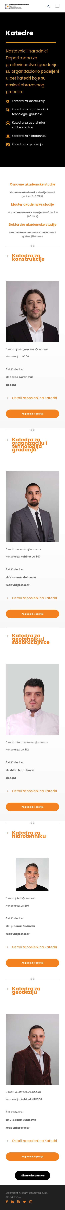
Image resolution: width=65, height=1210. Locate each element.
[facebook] (7, 1202)
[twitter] (24, 1202)
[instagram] (30, 1202)
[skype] (18, 1202)
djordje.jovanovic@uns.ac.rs (31, 349)
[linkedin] (12, 1202)
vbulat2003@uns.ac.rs (28, 1092)
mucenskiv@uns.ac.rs (28, 549)
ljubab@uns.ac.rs (25, 898)
